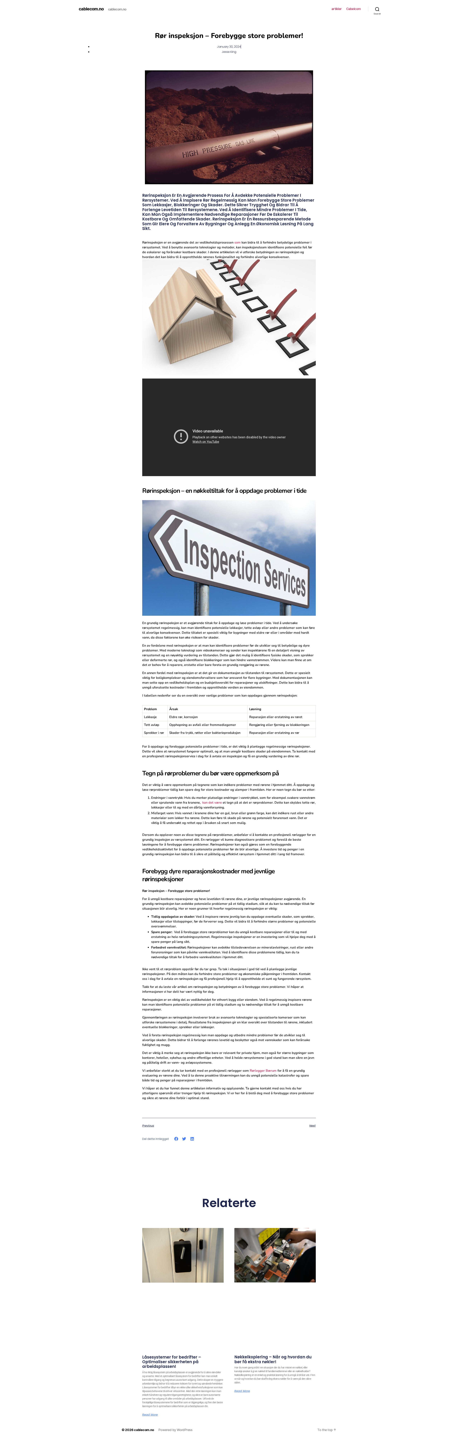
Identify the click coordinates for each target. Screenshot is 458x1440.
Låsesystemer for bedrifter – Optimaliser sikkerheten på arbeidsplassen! (171, 1361)
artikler (337, 9)
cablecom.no (91, 9)
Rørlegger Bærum (263, 1070)
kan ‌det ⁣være (212, 802)
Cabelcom (353, 9)
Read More (150, 1414)
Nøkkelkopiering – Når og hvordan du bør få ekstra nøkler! (273, 1359)
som (237, 242)
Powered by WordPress (175, 1430)
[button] (176, 1139)
